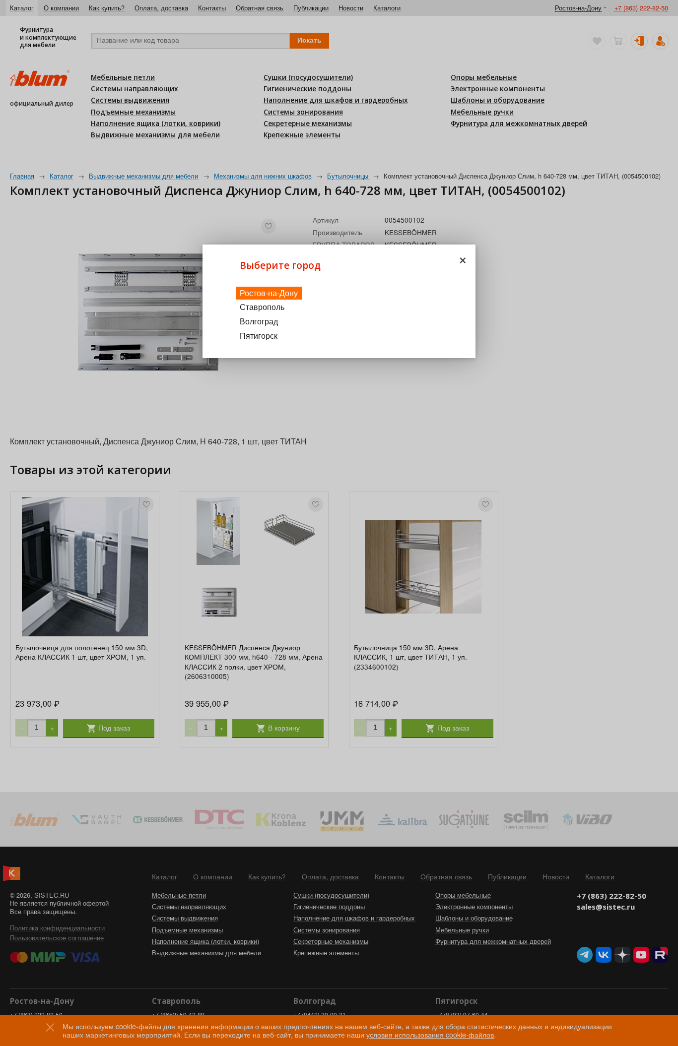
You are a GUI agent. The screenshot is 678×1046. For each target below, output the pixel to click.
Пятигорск (258, 335)
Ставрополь (262, 306)
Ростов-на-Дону (269, 293)
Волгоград (259, 321)
